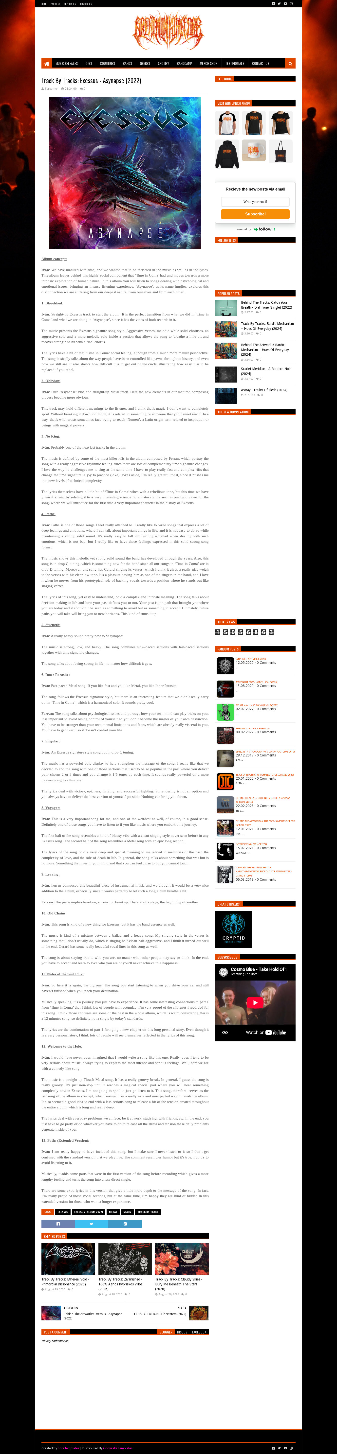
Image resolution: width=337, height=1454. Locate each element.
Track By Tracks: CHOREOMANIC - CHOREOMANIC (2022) (265, 775)
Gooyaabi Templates (117, 1448)
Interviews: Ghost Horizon (251, 844)
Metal (113, 1212)
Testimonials (234, 63)
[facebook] (273, 3)
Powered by (243, 229)
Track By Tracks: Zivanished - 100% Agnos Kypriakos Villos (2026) (120, 1284)
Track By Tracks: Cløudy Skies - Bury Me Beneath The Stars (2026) (178, 1284)
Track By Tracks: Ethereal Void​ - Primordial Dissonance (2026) (65, 1281)
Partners (55, 4)
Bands (127, 63)
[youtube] (285, 3)
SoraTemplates (68, 1448)
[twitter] (279, 3)
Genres (145, 63)
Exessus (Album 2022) (88, 1212)
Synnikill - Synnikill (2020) (251, 659)
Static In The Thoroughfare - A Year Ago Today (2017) (265, 752)
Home (44, 4)
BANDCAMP (184, 63)
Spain (127, 1212)
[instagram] (291, 3)
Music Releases (67, 63)
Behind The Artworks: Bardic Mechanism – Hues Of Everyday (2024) (265, 349)
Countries (107, 63)
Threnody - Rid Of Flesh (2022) (252, 728)
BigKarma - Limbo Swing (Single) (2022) (257, 705)
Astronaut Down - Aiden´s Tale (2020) (256, 682)
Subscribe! (255, 214)
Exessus (62, 1212)
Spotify (163, 63)
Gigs (89, 63)
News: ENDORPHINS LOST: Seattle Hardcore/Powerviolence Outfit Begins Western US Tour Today (264, 871)
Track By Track (147, 1212)
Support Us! (70, 4)
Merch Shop (208, 63)
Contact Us (86, 4)
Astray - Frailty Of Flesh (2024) (264, 390)
